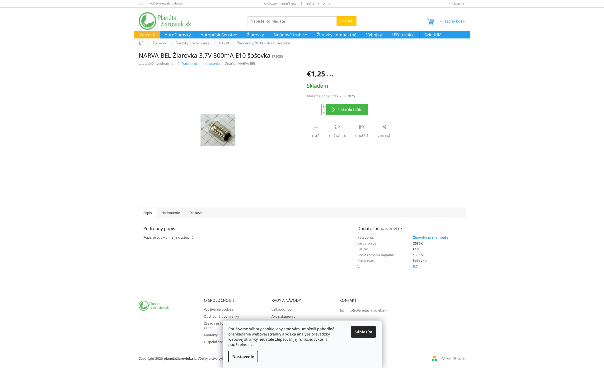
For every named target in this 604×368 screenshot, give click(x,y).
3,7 (415, 266)
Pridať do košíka (350, 109)
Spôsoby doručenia (280, 4)
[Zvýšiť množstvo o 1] (323, 107)
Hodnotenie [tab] (170, 212)
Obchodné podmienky (221, 316)
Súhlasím (363, 332)
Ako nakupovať (283, 316)
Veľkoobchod (282, 309)
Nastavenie (243, 356)
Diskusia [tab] (196, 212)
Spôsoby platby (317, 4)
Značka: (240, 63)
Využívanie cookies (218, 309)
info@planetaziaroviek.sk (366, 310)
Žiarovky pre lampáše (430, 237)
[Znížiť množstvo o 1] (323, 112)
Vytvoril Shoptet (453, 358)
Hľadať (346, 21)
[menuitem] (147, 35)
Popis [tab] (147, 212)
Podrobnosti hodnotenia (200, 63)
